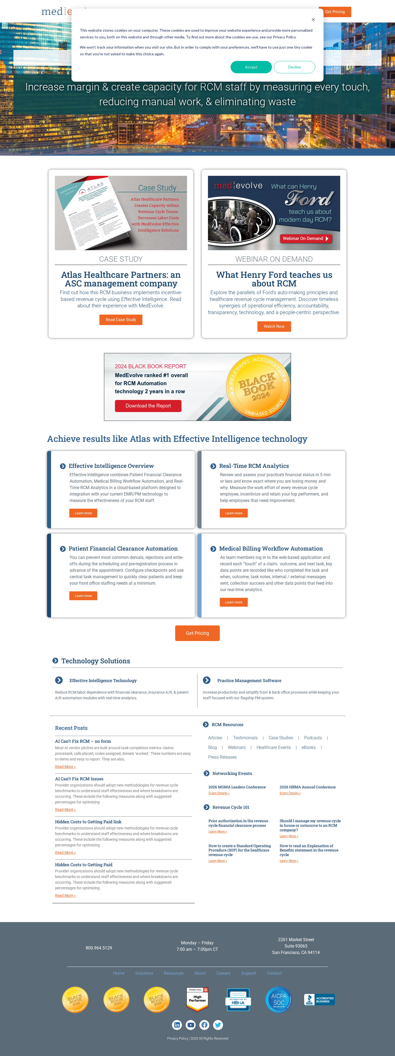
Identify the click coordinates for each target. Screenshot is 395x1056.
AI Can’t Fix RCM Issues (79, 778)
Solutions (144, 973)
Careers (223, 973)
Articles (215, 737)
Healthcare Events (274, 747)
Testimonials (245, 737)
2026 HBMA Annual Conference (308, 786)
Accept (251, 67)
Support (248, 973)
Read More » (65, 766)
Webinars (237, 747)
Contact (274, 973)
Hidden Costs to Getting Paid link (88, 821)
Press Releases (222, 757)
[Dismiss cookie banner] (313, 20)
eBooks (309, 747)
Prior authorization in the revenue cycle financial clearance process (238, 823)
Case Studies (281, 737)
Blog (212, 747)
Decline (294, 67)
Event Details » (219, 793)
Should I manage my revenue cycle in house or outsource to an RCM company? (310, 825)
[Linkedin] (177, 1025)
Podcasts (313, 737)
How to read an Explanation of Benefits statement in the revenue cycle (309, 850)
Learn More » (218, 831)
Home (118, 973)
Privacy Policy (177, 1038)
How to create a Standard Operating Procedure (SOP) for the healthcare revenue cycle (240, 850)
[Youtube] (191, 1025)
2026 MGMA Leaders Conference (237, 786)
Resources (174, 973)
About (200, 973)
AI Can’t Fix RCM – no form (83, 741)
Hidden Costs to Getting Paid (83, 864)
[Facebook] (204, 1025)
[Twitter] (218, 1025)
